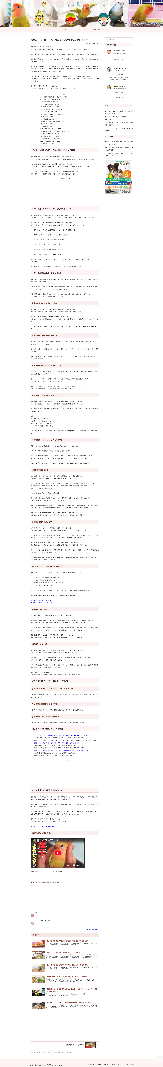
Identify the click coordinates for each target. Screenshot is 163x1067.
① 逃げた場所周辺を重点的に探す (50, 104)
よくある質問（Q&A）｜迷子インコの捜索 (51, 129)
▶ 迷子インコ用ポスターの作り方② (42, 603)
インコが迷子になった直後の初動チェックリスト (53, 99)
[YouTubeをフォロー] (32, 923)
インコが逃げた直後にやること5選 (49, 102)
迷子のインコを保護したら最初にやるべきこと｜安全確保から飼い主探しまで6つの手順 (61, 750)
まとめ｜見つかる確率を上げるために (50, 141)
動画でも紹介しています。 (48, 143)
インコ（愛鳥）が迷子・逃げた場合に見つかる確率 (53, 97)
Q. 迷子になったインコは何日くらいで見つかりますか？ (56, 131)
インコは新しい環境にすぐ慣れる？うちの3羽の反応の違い (119, 154)
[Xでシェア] (32, 915)
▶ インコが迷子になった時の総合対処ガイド (44, 826)
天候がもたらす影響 (46, 124)
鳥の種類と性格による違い (48, 119)
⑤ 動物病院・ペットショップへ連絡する (52, 114)
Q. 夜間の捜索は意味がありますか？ (51, 133)
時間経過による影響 (46, 126)
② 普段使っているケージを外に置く (50, 107)
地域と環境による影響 (47, 116)
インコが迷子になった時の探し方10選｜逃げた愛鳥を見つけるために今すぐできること (61, 735)
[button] (131, 39)
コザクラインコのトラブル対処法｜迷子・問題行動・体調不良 (47, 882)
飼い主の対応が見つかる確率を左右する (52, 121)
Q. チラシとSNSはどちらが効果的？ (50, 136)
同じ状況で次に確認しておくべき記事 (50, 138)
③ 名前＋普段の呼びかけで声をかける (51, 109)
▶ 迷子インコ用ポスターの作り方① (42, 600)
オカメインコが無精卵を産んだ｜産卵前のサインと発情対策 (119, 148)
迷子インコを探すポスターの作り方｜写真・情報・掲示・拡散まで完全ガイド (58, 743)
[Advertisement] (65, 192)
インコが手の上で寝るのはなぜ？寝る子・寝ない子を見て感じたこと (119, 143)
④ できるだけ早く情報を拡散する (50, 111)
